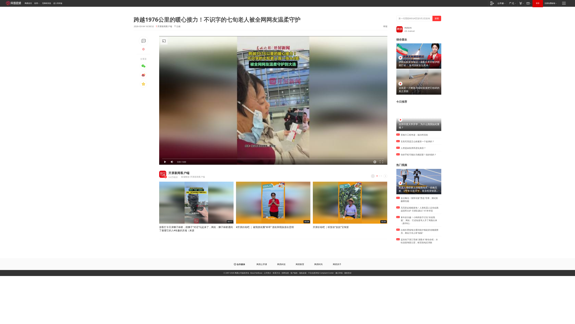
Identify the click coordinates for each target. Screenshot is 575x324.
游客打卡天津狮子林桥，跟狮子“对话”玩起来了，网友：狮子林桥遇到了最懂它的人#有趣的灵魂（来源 (196, 228)
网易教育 (300, 264)
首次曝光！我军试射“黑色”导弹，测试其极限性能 (419, 199)
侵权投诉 (347, 273)
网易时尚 (318, 264)
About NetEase (256, 273)
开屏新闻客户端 (164, 26)
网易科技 (281, 264)
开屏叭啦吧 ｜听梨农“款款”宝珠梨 (331, 227)
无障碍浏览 (46, 3)
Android (411, 31)
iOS (405, 31)
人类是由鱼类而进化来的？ (413, 148)
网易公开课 (262, 264)
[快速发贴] (143, 41)
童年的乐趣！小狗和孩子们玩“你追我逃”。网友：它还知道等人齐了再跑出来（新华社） (419, 220)
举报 (385, 26)
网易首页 (28, 3)
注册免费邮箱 (549, 3)
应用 (36, 3)
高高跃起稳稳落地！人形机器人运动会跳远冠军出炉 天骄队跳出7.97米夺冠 (419, 209)
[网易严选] (512, 3)
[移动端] (492, 3)
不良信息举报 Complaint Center (321, 273)
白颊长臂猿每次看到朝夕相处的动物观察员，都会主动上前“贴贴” (419, 231)
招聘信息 (285, 273)
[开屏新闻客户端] (162, 174)
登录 (538, 3)
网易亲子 (337, 264)
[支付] (521, 3)
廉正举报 (339, 273)
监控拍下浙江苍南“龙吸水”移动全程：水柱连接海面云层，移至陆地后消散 (419, 241)
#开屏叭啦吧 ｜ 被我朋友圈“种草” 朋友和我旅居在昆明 (265, 227)
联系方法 (276, 273)
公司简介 (267, 273)
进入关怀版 (57, 3)
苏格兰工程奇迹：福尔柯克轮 (414, 135)
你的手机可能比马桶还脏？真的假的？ (418, 154)
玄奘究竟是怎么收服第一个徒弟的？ (417, 141)
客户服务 (294, 273)
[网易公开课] (501, 3)
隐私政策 (303, 273)
